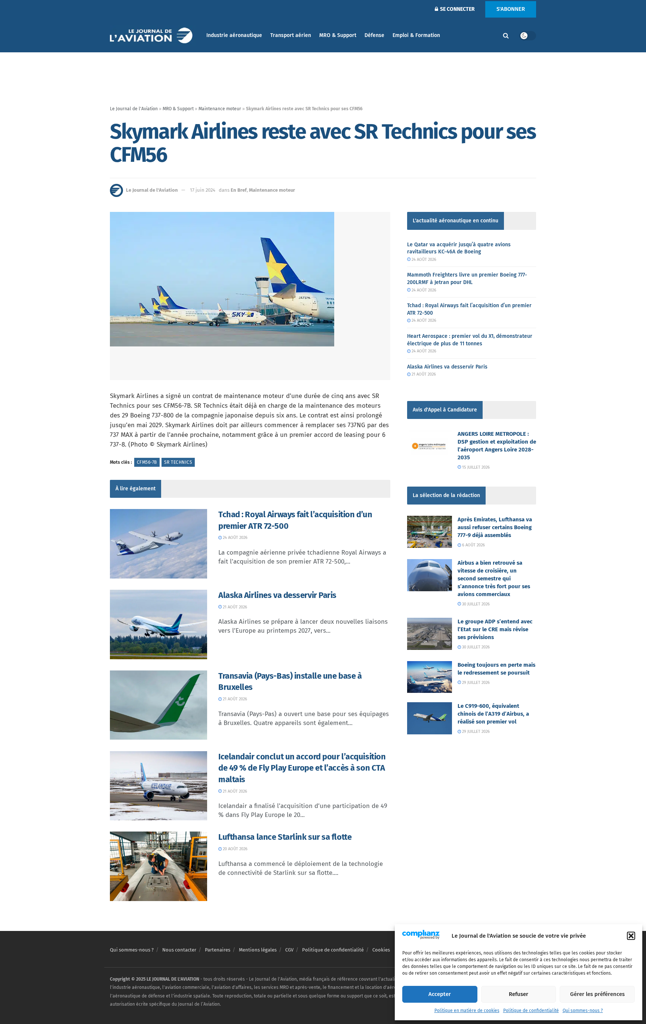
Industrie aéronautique (234, 35)
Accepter (439, 994)
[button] (631, 936)
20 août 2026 (234, 848)
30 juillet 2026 (475, 604)
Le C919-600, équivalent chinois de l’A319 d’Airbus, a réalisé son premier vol (493, 714)
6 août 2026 (473, 545)
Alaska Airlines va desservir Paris (277, 595)
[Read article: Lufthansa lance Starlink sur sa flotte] (158, 866)
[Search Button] (506, 35)
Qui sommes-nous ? (583, 1010)
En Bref (239, 190)
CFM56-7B (147, 462)
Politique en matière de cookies (466, 1010)
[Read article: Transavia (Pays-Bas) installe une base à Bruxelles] (158, 705)
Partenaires (217, 950)
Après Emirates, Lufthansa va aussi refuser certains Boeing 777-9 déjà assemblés (495, 527)
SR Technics (178, 462)
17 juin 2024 (202, 190)
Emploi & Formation (416, 35)
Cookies (381, 950)
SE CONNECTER (457, 9)
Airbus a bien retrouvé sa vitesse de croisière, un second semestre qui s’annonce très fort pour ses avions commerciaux (494, 578)
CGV (289, 950)
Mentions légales (258, 950)
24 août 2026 (234, 537)
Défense (374, 35)
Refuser (518, 994)
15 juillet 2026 (475, 467)
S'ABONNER (510, 9)
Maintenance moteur (220, 108)
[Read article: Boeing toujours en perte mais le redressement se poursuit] (429, 677)
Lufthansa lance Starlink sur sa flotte (284, 837)
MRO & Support (337, 35)
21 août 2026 (234, 607)
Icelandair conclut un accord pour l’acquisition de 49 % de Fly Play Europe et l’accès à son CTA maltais (301, 768)
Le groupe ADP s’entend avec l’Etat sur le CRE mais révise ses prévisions (495, 629)
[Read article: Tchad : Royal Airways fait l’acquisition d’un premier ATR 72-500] (158, 544)
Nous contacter (179, 950)
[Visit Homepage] (153, 35)
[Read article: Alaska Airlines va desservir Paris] (158, 624)
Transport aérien (290, 35)
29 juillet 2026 (475, 682)
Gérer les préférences (597, 994)
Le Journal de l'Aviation (134, 108)
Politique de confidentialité (531, 1010)
